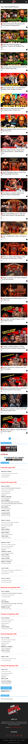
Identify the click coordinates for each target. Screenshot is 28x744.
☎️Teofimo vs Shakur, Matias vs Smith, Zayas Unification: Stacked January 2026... (13, 347)
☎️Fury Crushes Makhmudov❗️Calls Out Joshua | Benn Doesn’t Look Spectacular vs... (13, 215)
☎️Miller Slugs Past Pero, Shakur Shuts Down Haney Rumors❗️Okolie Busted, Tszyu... (12, 151)
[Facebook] (7, 735)
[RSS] (14, 735)
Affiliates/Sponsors (12, 740)
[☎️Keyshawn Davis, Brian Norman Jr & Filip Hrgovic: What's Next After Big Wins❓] (14, 58)
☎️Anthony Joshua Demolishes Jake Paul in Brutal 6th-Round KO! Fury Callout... (14, 388)
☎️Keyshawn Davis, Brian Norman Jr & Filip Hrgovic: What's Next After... (14, 67)
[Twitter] (17, 735)
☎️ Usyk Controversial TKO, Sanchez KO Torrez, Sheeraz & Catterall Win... (13, 24)
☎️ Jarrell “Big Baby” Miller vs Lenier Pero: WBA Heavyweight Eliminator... (13, 173)
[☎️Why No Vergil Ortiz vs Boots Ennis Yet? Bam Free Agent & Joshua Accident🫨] (14, 359)
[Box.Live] (6, 691)
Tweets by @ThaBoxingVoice (7, 699)
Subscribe (23, 740)
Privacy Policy (5, 740)
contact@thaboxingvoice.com (16, 727)
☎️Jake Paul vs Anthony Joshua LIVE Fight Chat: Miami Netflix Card (14, 409)
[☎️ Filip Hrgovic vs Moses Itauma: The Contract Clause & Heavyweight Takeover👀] (14, 184)
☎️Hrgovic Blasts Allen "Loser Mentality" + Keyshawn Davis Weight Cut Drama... (13, 88)
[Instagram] (10, 735)
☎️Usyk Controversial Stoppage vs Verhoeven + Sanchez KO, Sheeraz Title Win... (12, 46)
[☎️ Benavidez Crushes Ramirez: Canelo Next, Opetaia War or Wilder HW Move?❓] (14, 100)
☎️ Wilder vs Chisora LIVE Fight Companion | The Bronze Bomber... (14, 278)
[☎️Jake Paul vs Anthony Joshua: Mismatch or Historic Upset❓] (14, 421)
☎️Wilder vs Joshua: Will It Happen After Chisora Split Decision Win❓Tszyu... (13, 257)
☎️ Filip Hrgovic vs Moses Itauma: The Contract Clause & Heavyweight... (12, 193)
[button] (26, 2)
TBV (1, 27)
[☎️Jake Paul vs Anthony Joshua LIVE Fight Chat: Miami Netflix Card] (14, 400)
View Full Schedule (6, 688)
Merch (19, 740)
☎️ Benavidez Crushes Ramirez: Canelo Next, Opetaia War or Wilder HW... (12, 109)
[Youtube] (21, 735)
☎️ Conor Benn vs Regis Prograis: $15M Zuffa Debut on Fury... (13, 319)
